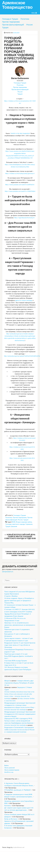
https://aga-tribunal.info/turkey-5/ (24, 218)
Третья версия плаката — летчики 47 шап (18, 638)
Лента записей (9, 768)
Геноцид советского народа (15, 524)
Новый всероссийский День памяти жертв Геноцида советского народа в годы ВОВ (20, 537)
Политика (25, 19)
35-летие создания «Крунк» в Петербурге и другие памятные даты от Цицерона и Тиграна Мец (19, 600)
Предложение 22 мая (11, 621)
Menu (33, 13)
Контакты (7, 806)
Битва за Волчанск (10, 819)
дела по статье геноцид (23, 300)
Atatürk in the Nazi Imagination (20, 133)
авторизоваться (7, 572)
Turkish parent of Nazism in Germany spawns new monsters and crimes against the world (20, 554)
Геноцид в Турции (10, 19)
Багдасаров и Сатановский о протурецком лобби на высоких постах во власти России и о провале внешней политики (19, 730)
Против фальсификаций (13, 25)
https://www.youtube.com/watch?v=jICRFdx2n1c (19, 185)
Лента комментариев (11, 770)
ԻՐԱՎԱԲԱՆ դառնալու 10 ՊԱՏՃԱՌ (17, 790)
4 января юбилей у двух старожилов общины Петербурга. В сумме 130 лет (19, 683)
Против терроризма (11, 22)
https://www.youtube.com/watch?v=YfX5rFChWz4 (20, 191)
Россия (29, 25)
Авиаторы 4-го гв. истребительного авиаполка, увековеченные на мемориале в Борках (19, 625)
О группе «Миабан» (11, 596)
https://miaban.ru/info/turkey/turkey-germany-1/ (20, 174)
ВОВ (13, 522)
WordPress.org (8, 772)
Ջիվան (7, 681)
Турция (5, 27)
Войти (6, 766)
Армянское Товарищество (17, 5)
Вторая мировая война (24, 522)
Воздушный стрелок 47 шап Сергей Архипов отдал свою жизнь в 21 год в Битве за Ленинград (19, 645)
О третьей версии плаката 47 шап (16, 641)
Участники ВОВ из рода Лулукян (15, 661)
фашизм (14, 526)
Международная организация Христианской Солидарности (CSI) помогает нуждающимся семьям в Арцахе (19, 714)
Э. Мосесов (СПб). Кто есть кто (15, 618)
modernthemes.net (18, 847)
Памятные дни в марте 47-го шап (16, 654)
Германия (28, 524)
